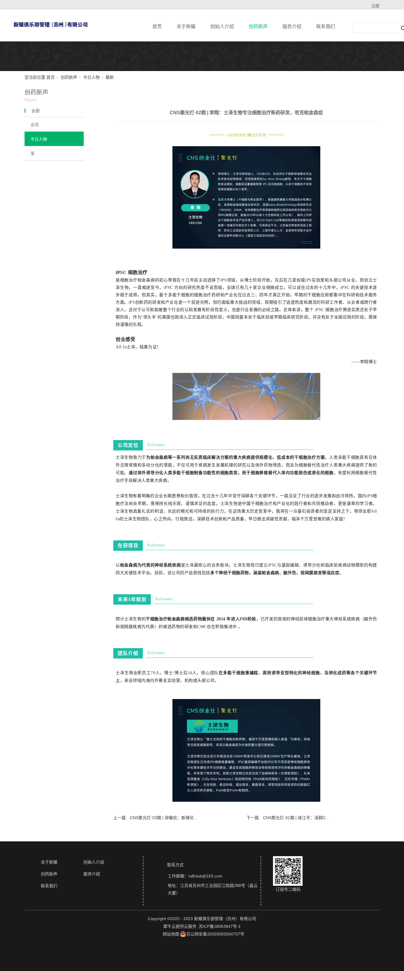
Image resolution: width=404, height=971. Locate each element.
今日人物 (91, 77)
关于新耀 (186, 26)
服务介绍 (291, 26)
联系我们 (325, 26)
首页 (157, 26)
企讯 (34, 125)
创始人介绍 (222, 26)
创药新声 (258, 26)
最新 (110, 77)
